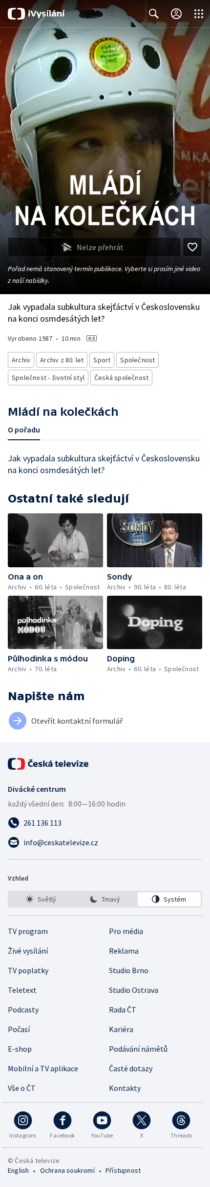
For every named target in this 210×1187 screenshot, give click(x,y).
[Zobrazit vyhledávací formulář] (154, 13)
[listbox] (105, 899)
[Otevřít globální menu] (199, 13)
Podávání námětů (138, 1049)
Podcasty (23, 1009)
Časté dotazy (130, 1068)
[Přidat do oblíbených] (192, 247)
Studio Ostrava (133, 990)
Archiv (21, 359)
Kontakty (125, 1088)
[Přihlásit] (176, 13)
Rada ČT (122, 1009)
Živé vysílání (28, 951)
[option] (40, 899)
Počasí (19, 1029)
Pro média (126, 931)
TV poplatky (28, 970)
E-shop (20, 1049)
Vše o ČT (22, 1088)
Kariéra (121, 1029)
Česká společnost (121, 377)
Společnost (137, 359)
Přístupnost (123, 1170)
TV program (28, 931)
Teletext (22, 990)
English (18, 1170)
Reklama (124, 951)
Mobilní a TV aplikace (43, 1068)
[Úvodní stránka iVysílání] (36, 14)
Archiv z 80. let (62, 359)
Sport (101, 359)
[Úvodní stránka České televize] (49, 764)
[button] (55, 540)
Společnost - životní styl (48, 377)
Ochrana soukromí (67, 1170)
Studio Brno (128, 970)
